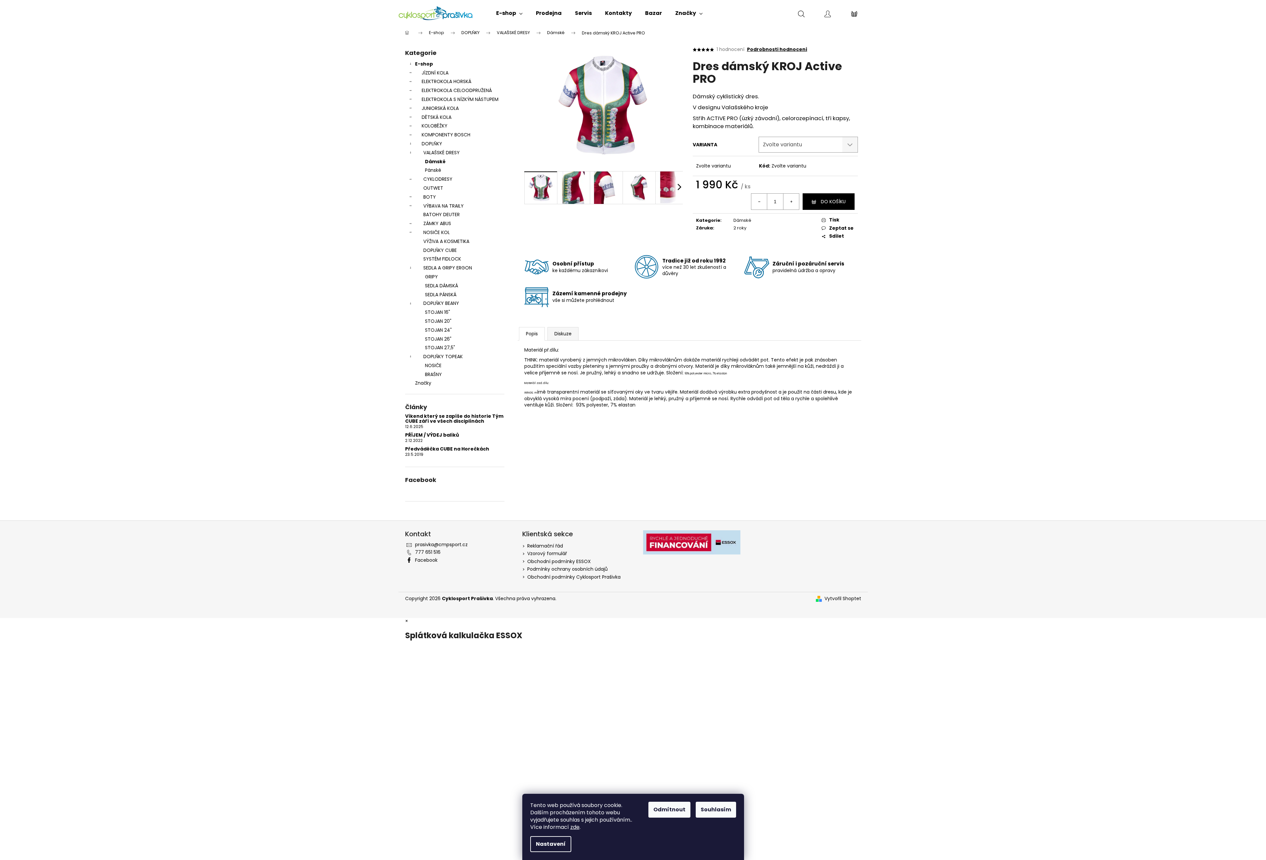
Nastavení (551, 844)
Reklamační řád (545, 546)
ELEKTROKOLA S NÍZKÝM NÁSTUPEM (460, 99)
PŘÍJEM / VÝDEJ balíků (432, 435)
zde (575, 827)
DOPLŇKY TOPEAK (443, 356)
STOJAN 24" (438, 330)
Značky (423, 383)
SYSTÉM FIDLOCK (442, 259)
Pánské (433, 170)
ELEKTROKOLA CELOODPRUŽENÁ (457, 90)
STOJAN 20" (438, 321)
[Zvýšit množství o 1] (791, 202)
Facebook (426, 560)
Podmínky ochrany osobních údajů (567, 569)
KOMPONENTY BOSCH (446, 134)
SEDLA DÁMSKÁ (441, 285)
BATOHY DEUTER (441, 214)
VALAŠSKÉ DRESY (441, 152)
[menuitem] (509, 13)
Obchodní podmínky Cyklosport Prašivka (574, 577)
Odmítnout (669, 809)
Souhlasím (716, 809)
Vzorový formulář (547, 553)
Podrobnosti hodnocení (777, 49)
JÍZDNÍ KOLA (435, 73)
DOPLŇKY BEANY (441, 303)
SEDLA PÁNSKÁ (440, 294)
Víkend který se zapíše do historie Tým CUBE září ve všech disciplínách (454, 419)
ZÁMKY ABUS (437, 223)
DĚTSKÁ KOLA (436, 117)
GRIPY (431, 276)
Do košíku (833, 201)
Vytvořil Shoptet (842, 599)
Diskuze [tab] (563, 333)
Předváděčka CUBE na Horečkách (447, 449)
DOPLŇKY (432, 143)
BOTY (429, 197)
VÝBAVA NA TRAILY (443, 206)
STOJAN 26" (438, 339)
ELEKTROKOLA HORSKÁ (446, 81)
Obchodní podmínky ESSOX (559, 561)
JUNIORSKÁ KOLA (440, 108)
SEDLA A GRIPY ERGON (447, 267)
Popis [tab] (532, 333)
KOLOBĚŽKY (434, 125)
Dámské (435, 161)
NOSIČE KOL (436, 232)
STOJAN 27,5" (440, 347)
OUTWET (433, 188)
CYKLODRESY (437, 179)
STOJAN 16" (437, 312)
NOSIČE (433, 365)
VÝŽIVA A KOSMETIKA (446, 241)
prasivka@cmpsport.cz (441, 544)
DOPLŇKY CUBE (440, 250)
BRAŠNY (433, 374)
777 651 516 (428, 552)
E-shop (424, 64)
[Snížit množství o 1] (759, 202)
